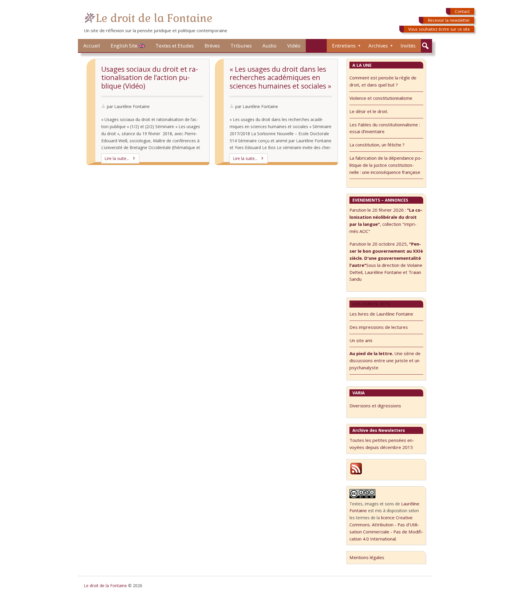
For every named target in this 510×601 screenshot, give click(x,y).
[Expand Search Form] (425, 46)
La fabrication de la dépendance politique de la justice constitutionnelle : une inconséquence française (385, 165)
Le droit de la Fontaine (154, 18)
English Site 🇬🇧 (128, 45)
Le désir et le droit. (368, 111)
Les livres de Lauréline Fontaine (381, 314)
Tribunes (241, 45)
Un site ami (360, 340)
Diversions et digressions (375, 406)
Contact (462, 11)
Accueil (91, 45)
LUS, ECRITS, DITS (371, 304)
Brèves (212, 45)
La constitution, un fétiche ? (377, 145)
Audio (269, 45)
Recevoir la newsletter (449, 20)
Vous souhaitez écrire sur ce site (439, 29)
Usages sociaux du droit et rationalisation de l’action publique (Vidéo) (149, 77)
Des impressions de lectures (378, 327)
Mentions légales (366, 557)
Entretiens (344, 45)
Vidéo (293, 45)
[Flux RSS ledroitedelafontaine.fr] (356, 473)
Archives (378, 45)
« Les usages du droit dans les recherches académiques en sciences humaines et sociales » (280, 77)
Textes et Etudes (175, 45)
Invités (408, 45)
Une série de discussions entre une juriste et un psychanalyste (385, 360)
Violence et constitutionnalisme (380, 98)
